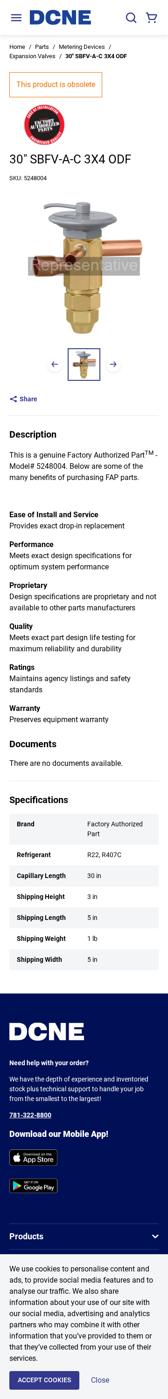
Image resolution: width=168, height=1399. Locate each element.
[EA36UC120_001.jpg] (84, 364)
